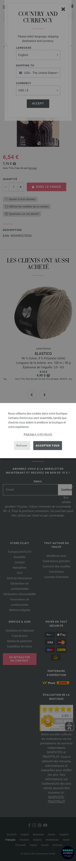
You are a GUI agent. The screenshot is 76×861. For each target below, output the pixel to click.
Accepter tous (48, 445)
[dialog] (38, 430)
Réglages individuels (38, 433)
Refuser (21, 445)
